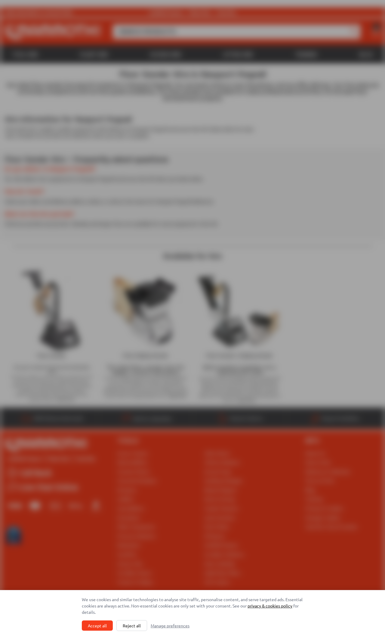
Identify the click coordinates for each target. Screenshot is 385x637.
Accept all (97, 625)
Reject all (132, 625)
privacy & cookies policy (270, 605)
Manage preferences (170, 625)
